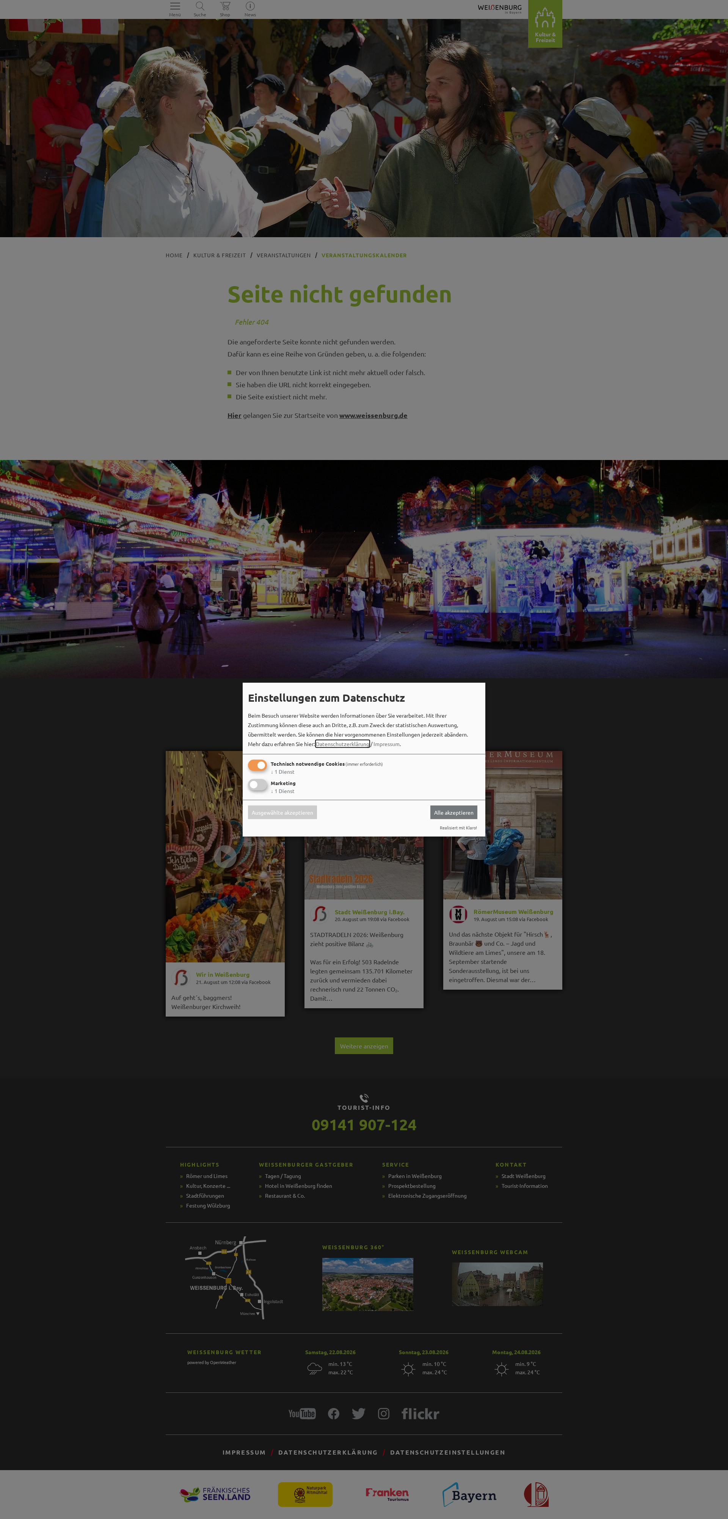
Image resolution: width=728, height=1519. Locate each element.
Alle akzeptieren (454, 812)
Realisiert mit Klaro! (458, 827)
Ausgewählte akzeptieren (282, 812)
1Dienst (283, 771)
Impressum (386, 743)
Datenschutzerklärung (342, 743)
